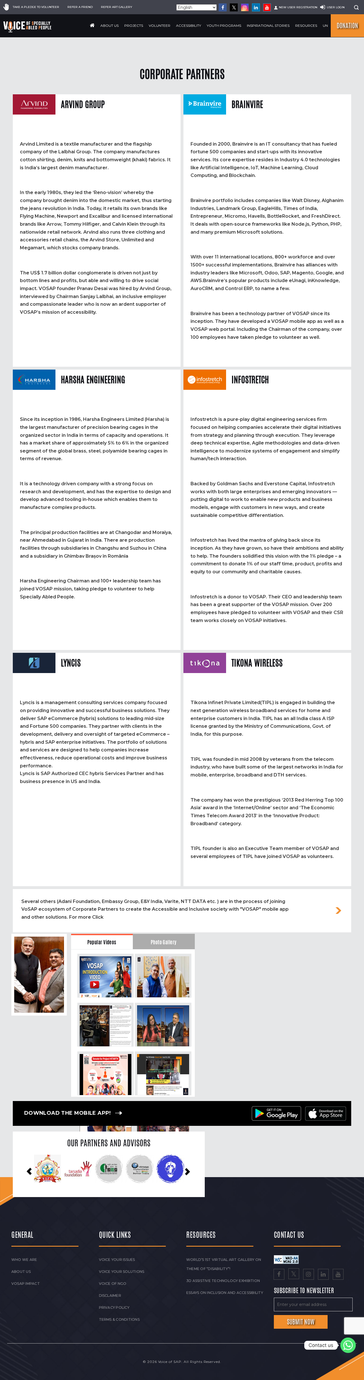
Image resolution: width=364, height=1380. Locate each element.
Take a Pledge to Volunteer (36, 7)
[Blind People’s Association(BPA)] (109, 1169)
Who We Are (24, 1259)
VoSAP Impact (25, 1283)
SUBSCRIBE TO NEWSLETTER (304, 1291)
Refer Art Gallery (116, 7)
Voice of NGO (113, 1283)
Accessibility (188, 25)
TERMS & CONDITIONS (119, 1319)
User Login (336, 7)
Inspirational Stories (268, 25)
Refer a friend (80, 7)
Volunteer (159, 25)
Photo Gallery (164, 942)
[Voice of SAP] (28, 26)
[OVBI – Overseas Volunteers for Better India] (78, 1169)
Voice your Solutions (121, 1271)
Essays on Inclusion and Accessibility (224, 1293)
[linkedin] (256, 7)
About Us (109, 25)
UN (325, 25)
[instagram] (245, 7)
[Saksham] (47, 1169)
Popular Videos (101, 942)
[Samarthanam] (170, 1169)
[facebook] (223, 7)
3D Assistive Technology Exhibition (223, 1281)
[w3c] (286, 1259)
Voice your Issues (117, 1259)
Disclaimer (110, 1295)
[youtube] (267, 7)
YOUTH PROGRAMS (224, 25)
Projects (133, 25)
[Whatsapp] (348, 1345)
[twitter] (234, 7)
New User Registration (298, 7)
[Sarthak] (140, 1169)
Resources (306, 25)
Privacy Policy (114, 1307)
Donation (347, 25)
